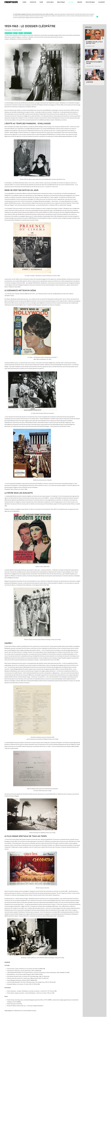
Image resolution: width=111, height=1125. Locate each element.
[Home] (11, 2)
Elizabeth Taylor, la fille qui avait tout (94, 42)
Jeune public (50, 2)
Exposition (33, 2)
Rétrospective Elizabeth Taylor (94, 62)
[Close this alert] (97, 16)
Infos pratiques (90, 2)
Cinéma (24, 2)
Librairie (79, 2)
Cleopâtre (89, 82)
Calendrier (101, 2)
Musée (41, 2)
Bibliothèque (61, 2)
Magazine (71, 2)
